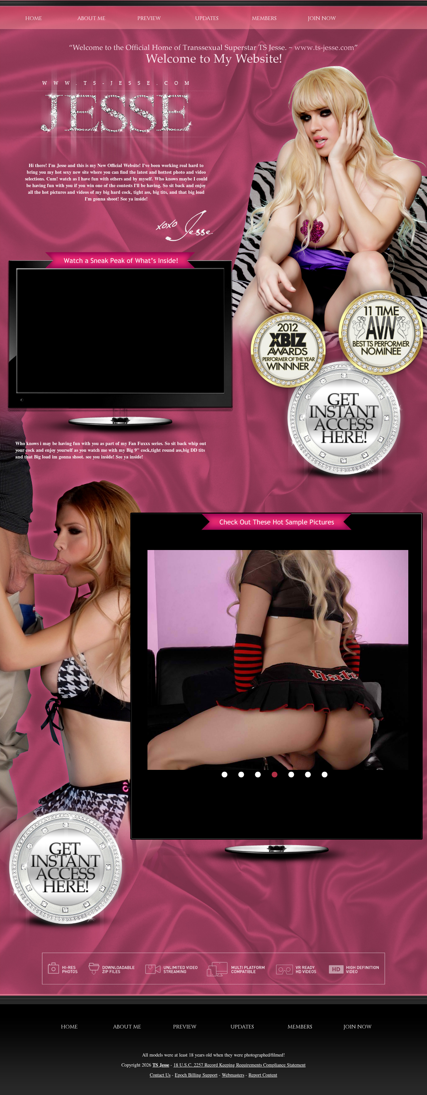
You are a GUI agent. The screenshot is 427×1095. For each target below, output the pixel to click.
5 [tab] (291, 775)
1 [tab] (224, 775)
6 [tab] (308, 775)
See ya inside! (134, 198)
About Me (91, 18)
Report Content (263, 1075)
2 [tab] (241, 775)
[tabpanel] (277, 660)
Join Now (322, 18)
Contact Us (160, 1075)
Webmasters (233, 1075)
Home (33, 18)
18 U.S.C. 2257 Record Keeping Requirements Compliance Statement (239, 1065)
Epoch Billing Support (196, 1075)
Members (264, 18)
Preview (149, 18)
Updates (207, 18)
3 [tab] (258, 775)
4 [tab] (274, 775)
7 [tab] (324, 775)
